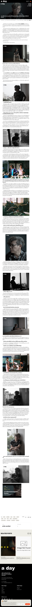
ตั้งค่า (15, 604)
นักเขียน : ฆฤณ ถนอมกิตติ (4, 559)
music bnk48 (13, 520)
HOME (2, 587)
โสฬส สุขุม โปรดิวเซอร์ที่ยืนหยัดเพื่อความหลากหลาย (23, 558)
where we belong (3, 520)
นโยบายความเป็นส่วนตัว (12, 603)
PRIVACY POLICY (19, 589)
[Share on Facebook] (25, 517)
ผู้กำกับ (10, 518)
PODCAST (3, 589)
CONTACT (18, 588)
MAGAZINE (3, 591)
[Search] (28, 1)
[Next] (30, 533)
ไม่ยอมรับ (23, 604)
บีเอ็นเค (2, 518)
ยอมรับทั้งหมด (27, 604)
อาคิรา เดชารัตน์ (22, 20)
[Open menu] (30, 1)
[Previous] (28, 533)
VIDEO (2, 588)
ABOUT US (18, 587)
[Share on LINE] (28, 517)
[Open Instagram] (30, 517)
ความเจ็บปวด (17, 520)
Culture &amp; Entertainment (10, 20)
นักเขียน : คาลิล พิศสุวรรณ (19, 559)
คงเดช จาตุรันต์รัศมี (15, 518)
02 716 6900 (4, 581)
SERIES (2, 590)
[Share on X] (27, 517)
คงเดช (7, 518)
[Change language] (27, 1)
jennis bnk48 (8, 520)
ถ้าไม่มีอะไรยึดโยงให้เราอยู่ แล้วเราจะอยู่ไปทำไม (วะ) (7, 558)
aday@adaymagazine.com (8, 582)
